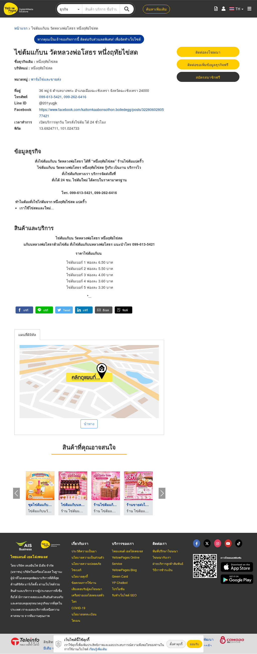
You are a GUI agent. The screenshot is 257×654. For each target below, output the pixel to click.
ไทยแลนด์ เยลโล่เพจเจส (29, 556)
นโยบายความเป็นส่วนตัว (88, 557)
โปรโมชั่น (118, 589)
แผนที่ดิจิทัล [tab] (27, 334)
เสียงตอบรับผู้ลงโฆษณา (87, 589)
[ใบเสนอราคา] (216, 9)
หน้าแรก (20, 28)
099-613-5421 (50, 96)
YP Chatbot (119, 582)
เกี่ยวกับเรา (80, 543)
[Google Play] (233, 579)
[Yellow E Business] (196, 543)
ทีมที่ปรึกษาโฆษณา (165, 551)
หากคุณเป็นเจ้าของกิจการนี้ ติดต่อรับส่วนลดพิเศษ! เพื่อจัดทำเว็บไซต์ (89, 39)
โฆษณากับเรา (162, 557)
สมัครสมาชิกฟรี (208, 77)
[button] (24, 309)
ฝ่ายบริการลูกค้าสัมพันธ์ (168, 563)
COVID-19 (78, 608)
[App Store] (233, 567)
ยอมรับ (194, 644)
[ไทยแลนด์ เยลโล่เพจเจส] (207, 543)
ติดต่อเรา (160, 543)
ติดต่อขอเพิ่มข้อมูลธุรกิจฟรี (207, 64)
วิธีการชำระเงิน (162, 570)
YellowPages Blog (124, 570)
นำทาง (89, 423)
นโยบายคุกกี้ (80, 576)
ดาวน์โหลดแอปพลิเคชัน (231, 557)
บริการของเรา (123, 543)
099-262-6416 (75, 96)
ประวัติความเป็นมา (84, 551)
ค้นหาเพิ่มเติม (156, 9)
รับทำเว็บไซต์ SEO (124, 595)
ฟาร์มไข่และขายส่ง (46, 79)
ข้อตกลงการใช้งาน (84, 582)
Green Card (120, 576)
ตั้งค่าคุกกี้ (176, 644)
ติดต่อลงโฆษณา (208, 52)
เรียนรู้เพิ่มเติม (98, 649)
